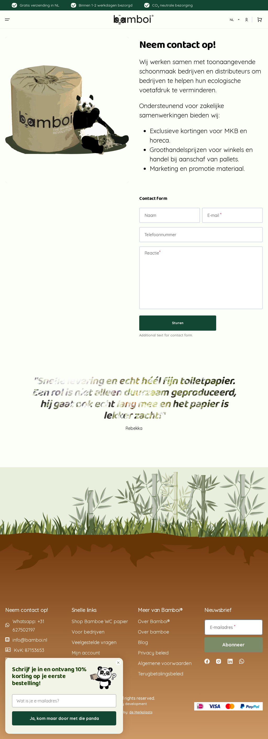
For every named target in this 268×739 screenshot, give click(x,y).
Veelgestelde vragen (94, 642)
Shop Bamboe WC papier (100, 621)
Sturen (177, 323)
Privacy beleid (153, 653)
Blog (143, 642)
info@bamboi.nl (30, 640)
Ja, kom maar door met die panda (64, 718)
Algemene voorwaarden (165, 663)
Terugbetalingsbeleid (160, 674)
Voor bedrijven (88, 632)
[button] (7, 19)
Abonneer (233, 645)
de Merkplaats (140, 712)
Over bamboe (153, 632)
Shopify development (129, 704)
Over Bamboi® (154, 621)
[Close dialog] (118, 662)
